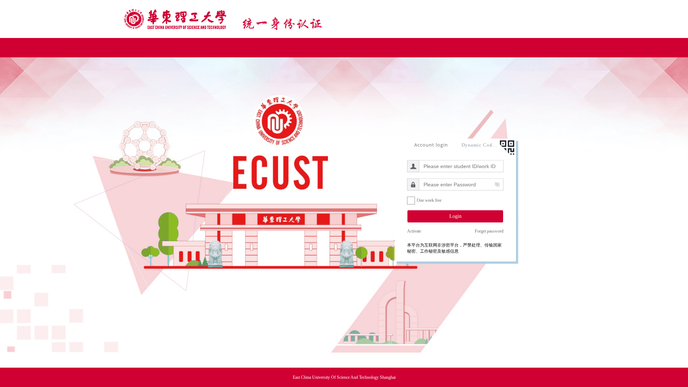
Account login (431, 144)
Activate (414, 231)
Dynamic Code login (479, 144)
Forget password (489, 231)
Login (455, 216)
